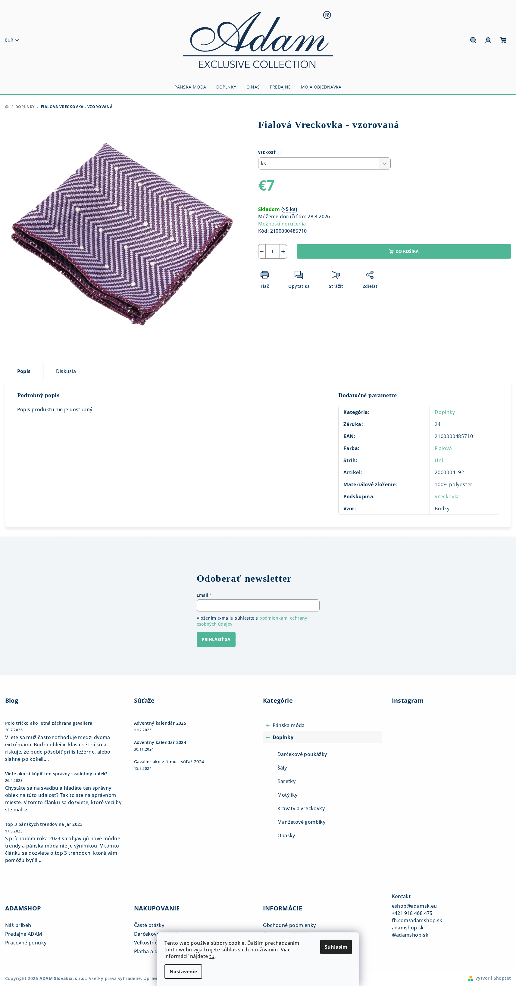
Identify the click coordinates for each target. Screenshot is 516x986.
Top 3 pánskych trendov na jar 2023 (44, 824)
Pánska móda (289, 725)
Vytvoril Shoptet (493, 978)
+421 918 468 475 (412, 913)
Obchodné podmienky (289, 925)
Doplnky (445, 412)
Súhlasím (336, 947)
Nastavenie (183, 971)
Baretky (286, 781)
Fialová (443, 448)
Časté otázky (149, 925)
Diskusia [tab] (66, 371)
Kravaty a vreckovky (301, 808)
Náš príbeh (18, 925)
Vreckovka (447, 496)
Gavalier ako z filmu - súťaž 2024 (169, 762)
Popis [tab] (24, 371)
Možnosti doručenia (282, 223)
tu (211, 956)
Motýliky (287, 795)
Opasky (286, 835)
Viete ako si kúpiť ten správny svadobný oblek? (56, 774)
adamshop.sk (408, 927)
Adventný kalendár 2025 (160, 723)
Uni (439, 460)
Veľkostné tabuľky (155, 942)
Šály (282, 767)
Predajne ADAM (23, 934)
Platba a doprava (154, 951)
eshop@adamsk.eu (414, 906)
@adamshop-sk (410, 935)
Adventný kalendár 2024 (160, 742)
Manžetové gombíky (301, 822)
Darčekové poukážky (302, 754)
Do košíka (407, 251)
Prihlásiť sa (216, 639)
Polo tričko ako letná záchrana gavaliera (48, 723)
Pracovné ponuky (26, 942)
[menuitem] (190, 87)
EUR (9, 40)
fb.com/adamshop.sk (417, 920)
